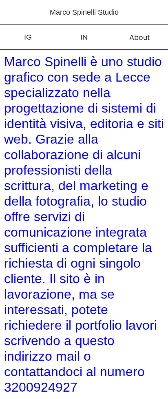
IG (28, 37)
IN (84, 37)
